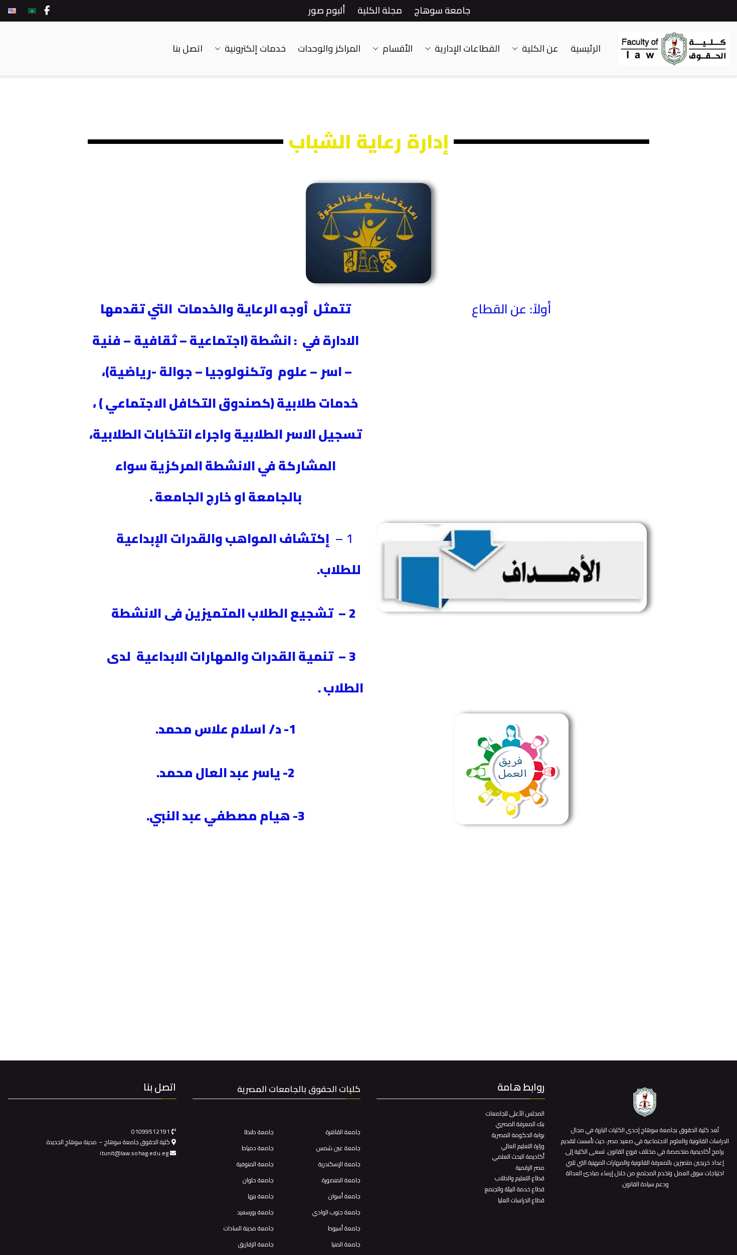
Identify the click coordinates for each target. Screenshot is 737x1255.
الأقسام (398, 49)
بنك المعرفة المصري (520, 1124)
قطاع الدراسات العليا (521, 1200)
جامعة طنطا (259, 1132)
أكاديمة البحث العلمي (518, 1156)
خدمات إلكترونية (255, 49)
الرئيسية (586, 49)
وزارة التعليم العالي (522, 1146)
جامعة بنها (261, 1196)
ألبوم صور (326, 11)
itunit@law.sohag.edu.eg (135, 1153)
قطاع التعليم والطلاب (519, 1178)
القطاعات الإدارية (467, 49)
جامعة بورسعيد (255, 1212)
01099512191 (150, 1131)
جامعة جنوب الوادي (336, 1212)
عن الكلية (540, 49)
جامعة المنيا (345, 1244)
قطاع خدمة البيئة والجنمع (514, 1189)
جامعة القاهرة (343, 1132)
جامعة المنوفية (255, 1164)
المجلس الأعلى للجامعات (515, 1113)
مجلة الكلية (379, 11)
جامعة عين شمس (338, 1148)
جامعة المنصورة (341, 1180)
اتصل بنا (187, 49)
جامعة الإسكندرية (339, 1164)
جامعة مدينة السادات (249, 1228)
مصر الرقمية (530, 1167)
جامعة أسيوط (344, 1228)
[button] (517, 49)
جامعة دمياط (258, 1148)
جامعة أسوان (344, 1196)
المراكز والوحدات (329, 49)
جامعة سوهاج (442, 11)
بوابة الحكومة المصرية (518, 1135)
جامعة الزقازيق (256, 1244)
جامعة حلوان (258, 1180)
